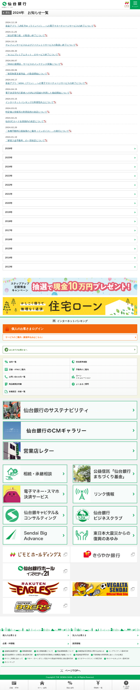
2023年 (8, 176)
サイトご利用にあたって (14, 658)
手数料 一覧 (98, 688)
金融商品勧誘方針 (11, 651)
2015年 (8, 248)
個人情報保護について (44, 651)
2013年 (8, 266)
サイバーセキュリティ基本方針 (117, 658)
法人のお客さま (79, 635)
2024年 (8, 166)
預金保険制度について (65, 651)
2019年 (8, 212)
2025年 (8, 157)
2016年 (8, 239)
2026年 (8, 148)
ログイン (27, 328)
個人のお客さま (10, 635)
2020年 (8, 203)
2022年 (8, 185)
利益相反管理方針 (82, 655)
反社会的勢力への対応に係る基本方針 (19, 655)
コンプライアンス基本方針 (118, 651)
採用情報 (76, 643)
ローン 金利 (42, 688)
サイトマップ (10, 662)
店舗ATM (13, 688)
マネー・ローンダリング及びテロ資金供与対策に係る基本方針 (50, 658)
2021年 (8, 194)
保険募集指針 (27, 651)
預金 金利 (70, 688)
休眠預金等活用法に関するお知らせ (91, 651)
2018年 (8, 221)
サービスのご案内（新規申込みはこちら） (24, 337)
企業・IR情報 (9, 643)
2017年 (8, 230)
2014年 (8, 257)
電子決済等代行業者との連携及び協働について (54, 655)
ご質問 (126, 687)
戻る (7, 12)
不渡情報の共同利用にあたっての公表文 (108, 655)
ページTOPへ (73, 670)
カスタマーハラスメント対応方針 (89, 658)
